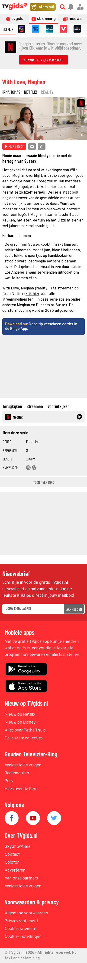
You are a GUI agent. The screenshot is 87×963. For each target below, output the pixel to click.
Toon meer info (43, 482)
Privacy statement (21, 921)
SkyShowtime (17, 846)
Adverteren (15, 870)
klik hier (32, 294)
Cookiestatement (21, 929)
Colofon (12, 862)
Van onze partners (21, 878)
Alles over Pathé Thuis (25, 730)
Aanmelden (74, 609)
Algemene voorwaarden (26, 913)
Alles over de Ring (21, 789)
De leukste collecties (24, 738)
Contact (12, 854)
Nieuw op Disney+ (21, 722)
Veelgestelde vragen (23, 765)
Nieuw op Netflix (20, 714)
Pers (9, 781)
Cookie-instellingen (23, 937)
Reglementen (17, 773)
